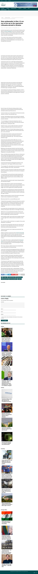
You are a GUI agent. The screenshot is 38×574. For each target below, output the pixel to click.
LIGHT (29, 8)
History (24, 8)
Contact (6, 0)
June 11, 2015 (4, 27)
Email (2, 311)
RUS (8, 9)
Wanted (9, 0)
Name (2, 308)
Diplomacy (5, 277)
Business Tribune (3, 9)
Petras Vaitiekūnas (8, 31)
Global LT (20, 8)
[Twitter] (34, 573)
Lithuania (2, 8)
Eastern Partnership (20, 232)
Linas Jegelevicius (9, 27)
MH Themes (26, 571)
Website (2, 314)
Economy (3, 448)
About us (2, 0)
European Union (19, 277)
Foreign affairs (13, 8)
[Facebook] (36, 573)
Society (2, 387)
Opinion (8, 8)
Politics (2, 326)
